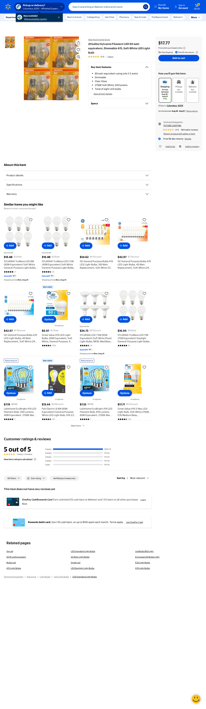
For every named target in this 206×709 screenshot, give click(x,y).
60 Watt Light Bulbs (80, 557)
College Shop (93, 17)
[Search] (145, 6)
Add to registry (192, 146)
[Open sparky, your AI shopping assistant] (196, 699)
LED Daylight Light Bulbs (82, 568)
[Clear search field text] (138, 7)
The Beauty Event (159, 17)
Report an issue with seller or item (179, 133)
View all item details (103, 94)
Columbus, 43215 (175, 105)
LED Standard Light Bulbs (83, 551)
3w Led (9, 551)
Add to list (170, 146)
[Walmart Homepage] (8, 7)
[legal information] (184, 48)
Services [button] (32, 17)
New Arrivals (140, 17)
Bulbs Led (11, 562)
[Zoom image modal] (78, 57)
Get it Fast (109, 17)
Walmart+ (178, 17)
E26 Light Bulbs (142, 562)
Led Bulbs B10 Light (144, 551)
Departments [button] (12, 17)
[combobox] (109, 7)
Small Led (75, 562)
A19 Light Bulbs (142, 568)
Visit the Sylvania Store (99, 39)
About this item (15, 165)
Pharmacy (124, 17)
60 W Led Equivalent (16, 557)
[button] (161, 7)
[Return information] (196, 52)
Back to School (74, 17)
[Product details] (147, 175)
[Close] (59, 17)
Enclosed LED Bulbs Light (147, 557)
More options (192, 111)
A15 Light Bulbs (13, 568)
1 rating (110, 57)
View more (76, 425)
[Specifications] (147, 184)
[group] (100, 56)
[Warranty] (147, 194)
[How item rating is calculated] (35, 459)
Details (188, 138)
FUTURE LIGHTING (172, 125)
